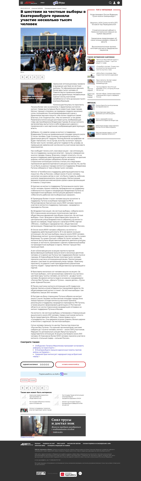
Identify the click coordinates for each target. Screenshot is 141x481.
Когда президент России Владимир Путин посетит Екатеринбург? (104, 15)
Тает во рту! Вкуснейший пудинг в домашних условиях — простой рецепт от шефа (107, 61)
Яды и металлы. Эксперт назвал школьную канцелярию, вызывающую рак (106, 81)
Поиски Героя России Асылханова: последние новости (107, 106)
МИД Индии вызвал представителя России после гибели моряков (107, 126)
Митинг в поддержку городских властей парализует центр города (40, 409)
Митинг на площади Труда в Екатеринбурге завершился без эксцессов (72, 403)
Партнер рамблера (52, 473)
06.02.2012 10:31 (25, 8)
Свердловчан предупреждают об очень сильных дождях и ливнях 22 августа (104, 40)
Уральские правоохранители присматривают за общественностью (38, 396)
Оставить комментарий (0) (70, 364)
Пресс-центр (61, 443)
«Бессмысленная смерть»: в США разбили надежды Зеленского (106, 133)
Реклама (37, 443)
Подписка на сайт (49, 443)
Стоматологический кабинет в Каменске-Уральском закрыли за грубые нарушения (104, 32)
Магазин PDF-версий (74, 443)
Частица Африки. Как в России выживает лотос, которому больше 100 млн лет (107, 88)
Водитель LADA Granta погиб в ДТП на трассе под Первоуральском (104, 23)
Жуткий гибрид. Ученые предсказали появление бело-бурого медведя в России (108, 95)
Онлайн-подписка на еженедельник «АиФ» (97, 443)
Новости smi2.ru (27, 437)
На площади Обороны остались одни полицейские (39, 402)
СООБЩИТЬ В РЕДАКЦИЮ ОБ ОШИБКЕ (58, 445)
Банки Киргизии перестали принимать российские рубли (105, 112)
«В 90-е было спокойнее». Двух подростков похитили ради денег (107, 74)
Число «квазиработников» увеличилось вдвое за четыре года (107, 119)
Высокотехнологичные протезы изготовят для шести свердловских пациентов (104, 48)
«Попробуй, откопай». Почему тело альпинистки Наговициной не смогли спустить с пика (107, 68)
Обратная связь (40, 445)
